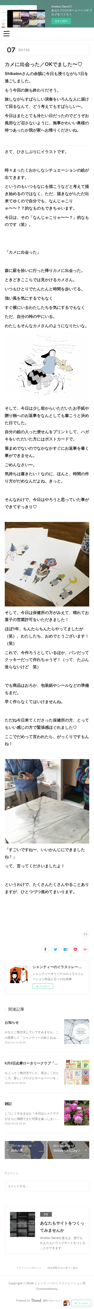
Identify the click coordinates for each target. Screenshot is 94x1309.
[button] (7, 33)
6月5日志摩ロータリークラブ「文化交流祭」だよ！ (45, 1062)
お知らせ (12, 1022)
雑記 (8, 1103)
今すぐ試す (61, 21)
